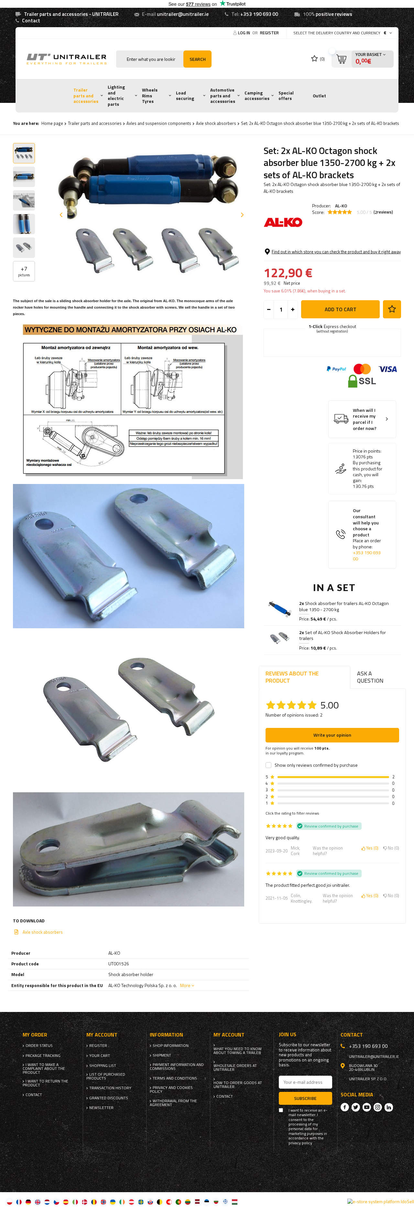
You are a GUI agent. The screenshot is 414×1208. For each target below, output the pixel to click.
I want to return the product (45, 1083)
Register (269, 32)
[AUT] (131, 1202)
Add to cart (340, 309)
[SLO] (150, 1202)
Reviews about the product (292, 677)
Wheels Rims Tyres (150, 95)
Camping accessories (257, 96)
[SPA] (66, 1202)
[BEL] (159, 1202)
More (185, 985)
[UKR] (112, 1202)
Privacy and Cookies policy (171, 1089)
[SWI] (169, 1202)
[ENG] (37, 1202)
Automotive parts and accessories (222, 95)
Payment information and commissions (177, 1067)
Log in (244, 32)
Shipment (162, 1055)
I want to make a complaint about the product (44, 1068)
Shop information (171, 1046)
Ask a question (370, 677)
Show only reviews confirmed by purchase (316, 765)
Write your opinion (332, 734)
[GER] (28, 1202)
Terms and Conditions (175, 1078)
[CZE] (56, 1202)
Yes (371, 848)
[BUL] (216, 1202)
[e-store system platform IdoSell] (380, 1201)
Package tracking (43, 1056)
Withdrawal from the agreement (173, 1103)
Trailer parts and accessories (85, 95)
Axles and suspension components (158, 123)
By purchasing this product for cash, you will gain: (367, 471)
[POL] (9, 1202)
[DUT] (47, 1202)
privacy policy (300, 1143)
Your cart (99, 1056)
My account (101, 1034)
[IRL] (122, 1202)
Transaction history (110, 1088)
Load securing (185, 96)
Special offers (286, 96)
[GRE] (225, 1202)
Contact (31, 20)
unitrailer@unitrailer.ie (183, 14)
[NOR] (103, 1202)
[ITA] (75, 1202)
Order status (39, 1046)
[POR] (178, 1202)
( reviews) (383, 212)
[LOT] (197, 1202)
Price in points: (367, 451)
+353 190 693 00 (259, 14)
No (392, 848)
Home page (52, 123)
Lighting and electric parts (116, 95)
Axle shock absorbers (216, 123)
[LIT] (187, 1202)
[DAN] (84, 1202)
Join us (287, 1034)
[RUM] (94, 1202)
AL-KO (341, 205)
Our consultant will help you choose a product (367, 535)
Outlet (319, 96)
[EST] (206, 1202)
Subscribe (305, 1098)
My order (35, 1034)
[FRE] (19, 1202)
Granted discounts (108, 1098)
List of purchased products (105, 1076)
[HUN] (234, 1202)
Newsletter (101, 1108)
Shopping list (102, 1066)
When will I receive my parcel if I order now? (364, 419)
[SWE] (141, 1202)
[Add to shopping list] (392, 309)
